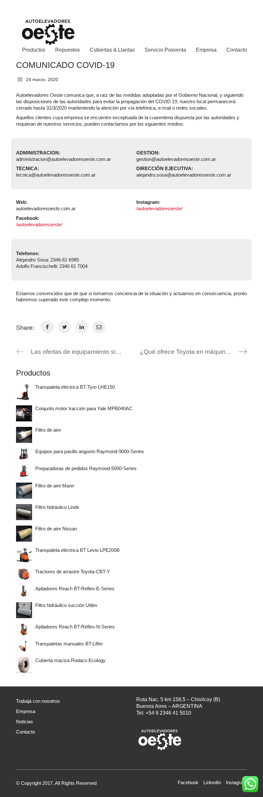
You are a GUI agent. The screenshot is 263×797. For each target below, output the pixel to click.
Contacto (25, 732)
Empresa (25, 711)
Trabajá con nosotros (38, 701)
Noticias (24, 721)
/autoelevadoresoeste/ (39, 224)
